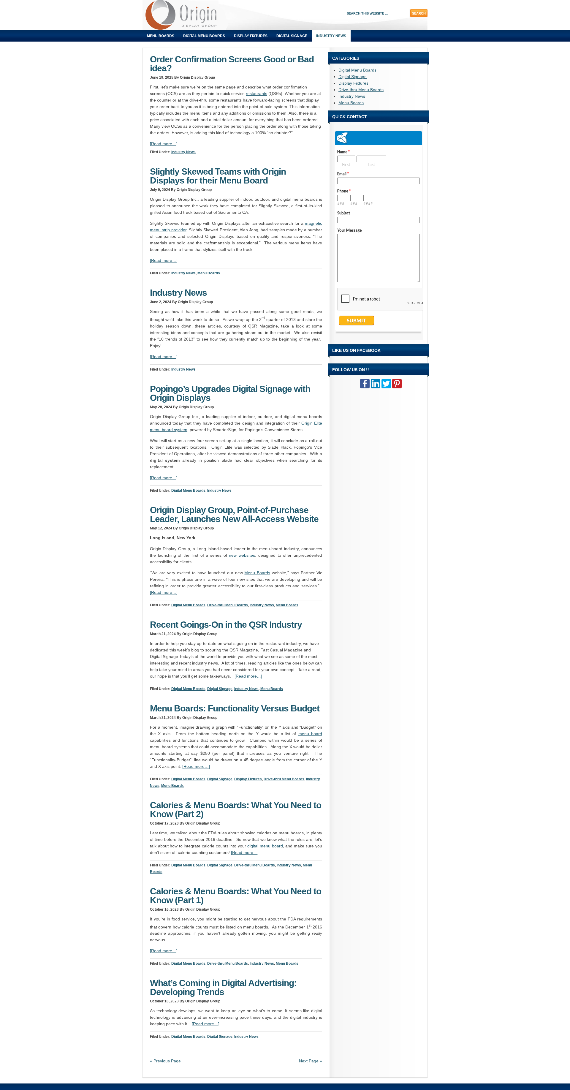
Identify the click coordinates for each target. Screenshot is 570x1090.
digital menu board (265, 846)
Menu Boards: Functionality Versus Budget (234, 708)
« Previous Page (165, 1061)
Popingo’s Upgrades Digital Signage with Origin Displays (230, 393)
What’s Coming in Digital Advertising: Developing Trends (223, 987)
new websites (242, 555)
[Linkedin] (375, 383)
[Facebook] (365, 383)
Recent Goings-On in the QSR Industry (226, 624)
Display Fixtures (250, 36)
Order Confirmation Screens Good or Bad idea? (232, 63)
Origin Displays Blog (209, 15)
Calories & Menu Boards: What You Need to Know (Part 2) (235, 809)
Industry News (331, 36)
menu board (310, 733)
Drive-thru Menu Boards (227, 605)
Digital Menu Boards (204, 36)
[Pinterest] (397, 383)
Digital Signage (291, 36)
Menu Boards (160, 36)
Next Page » (310, 1061)
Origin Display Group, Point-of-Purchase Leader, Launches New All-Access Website (234, 514)
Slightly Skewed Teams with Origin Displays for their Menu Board (218, 176)
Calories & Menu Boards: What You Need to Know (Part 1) (235, 895)
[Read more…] (164, 143)
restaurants (256, 93)
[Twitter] (386, 383)
